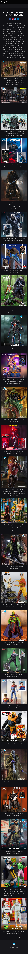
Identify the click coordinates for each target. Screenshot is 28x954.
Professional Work (13, 6)
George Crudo (5, 2)
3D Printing (24, 6)
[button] (21, 937)
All (4, 6)
